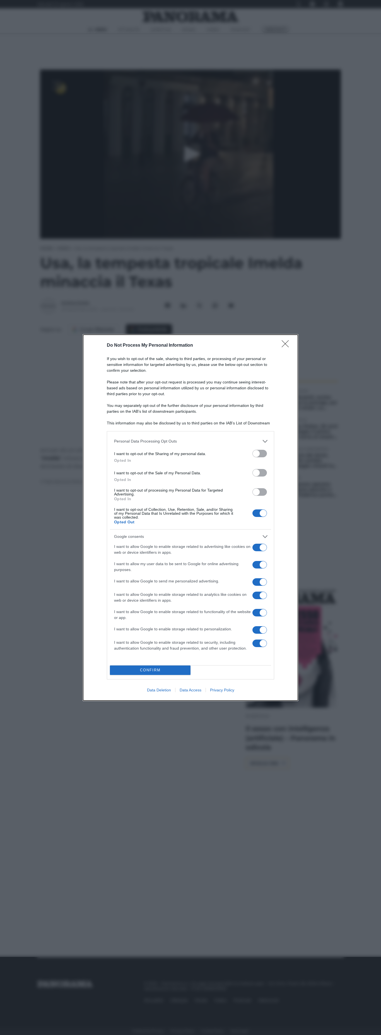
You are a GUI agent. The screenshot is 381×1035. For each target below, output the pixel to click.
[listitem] (190, 441)
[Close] (287, 345)
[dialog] (190, 518)
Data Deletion (159, 690)
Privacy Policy (222, 690)
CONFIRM (150, 670)
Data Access (190, 690)
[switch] (259, 453)
